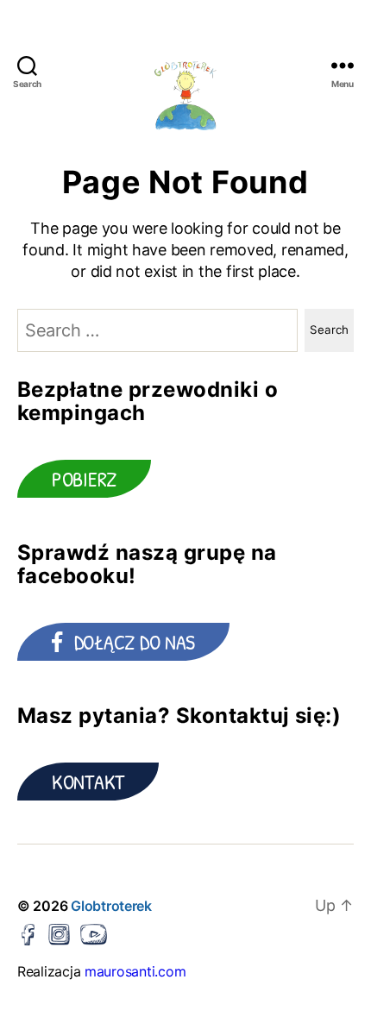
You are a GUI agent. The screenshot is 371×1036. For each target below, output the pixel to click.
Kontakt (88, 781)
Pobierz (84, 479)
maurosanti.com (135, 971)
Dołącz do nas (135, 642)
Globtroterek (111, 905)
